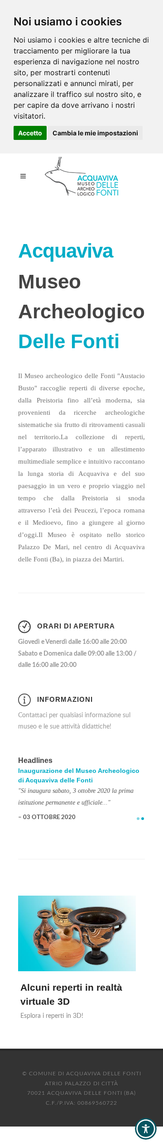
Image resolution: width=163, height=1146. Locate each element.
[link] (81, 176)
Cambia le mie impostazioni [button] (95, 133)
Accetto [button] (30, 133)
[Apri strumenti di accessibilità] (146, 1129)
